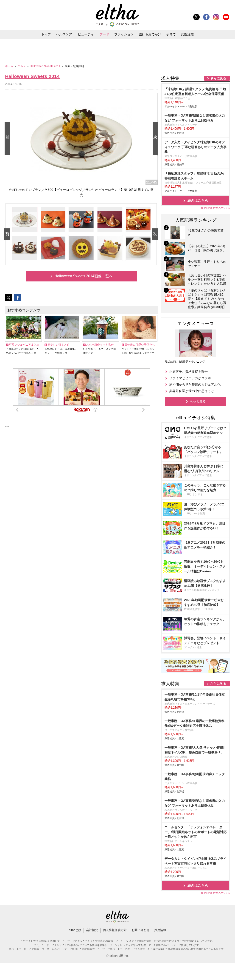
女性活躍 (187, 34)
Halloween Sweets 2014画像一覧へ (83, 276)
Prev (8, 138)
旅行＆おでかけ (150, 34)
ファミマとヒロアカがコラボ (190, 378)
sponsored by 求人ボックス (215, 207)
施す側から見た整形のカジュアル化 (195, 384)
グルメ (21, 66)
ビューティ (86, 34)
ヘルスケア (64, 34)
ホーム (9, 66)
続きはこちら (197, 200)
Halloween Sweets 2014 (45, 66)
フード (104, 34)
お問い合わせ (140, 930)
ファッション (124, 34)
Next (156, 138)
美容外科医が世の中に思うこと (191, 391)
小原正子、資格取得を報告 (188, 371)
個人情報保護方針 (115, 930)
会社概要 (92, 930)
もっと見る (198, 401)
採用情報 (160, 930)
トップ (46, 34)
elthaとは (75, 930)
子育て (171, 34)
